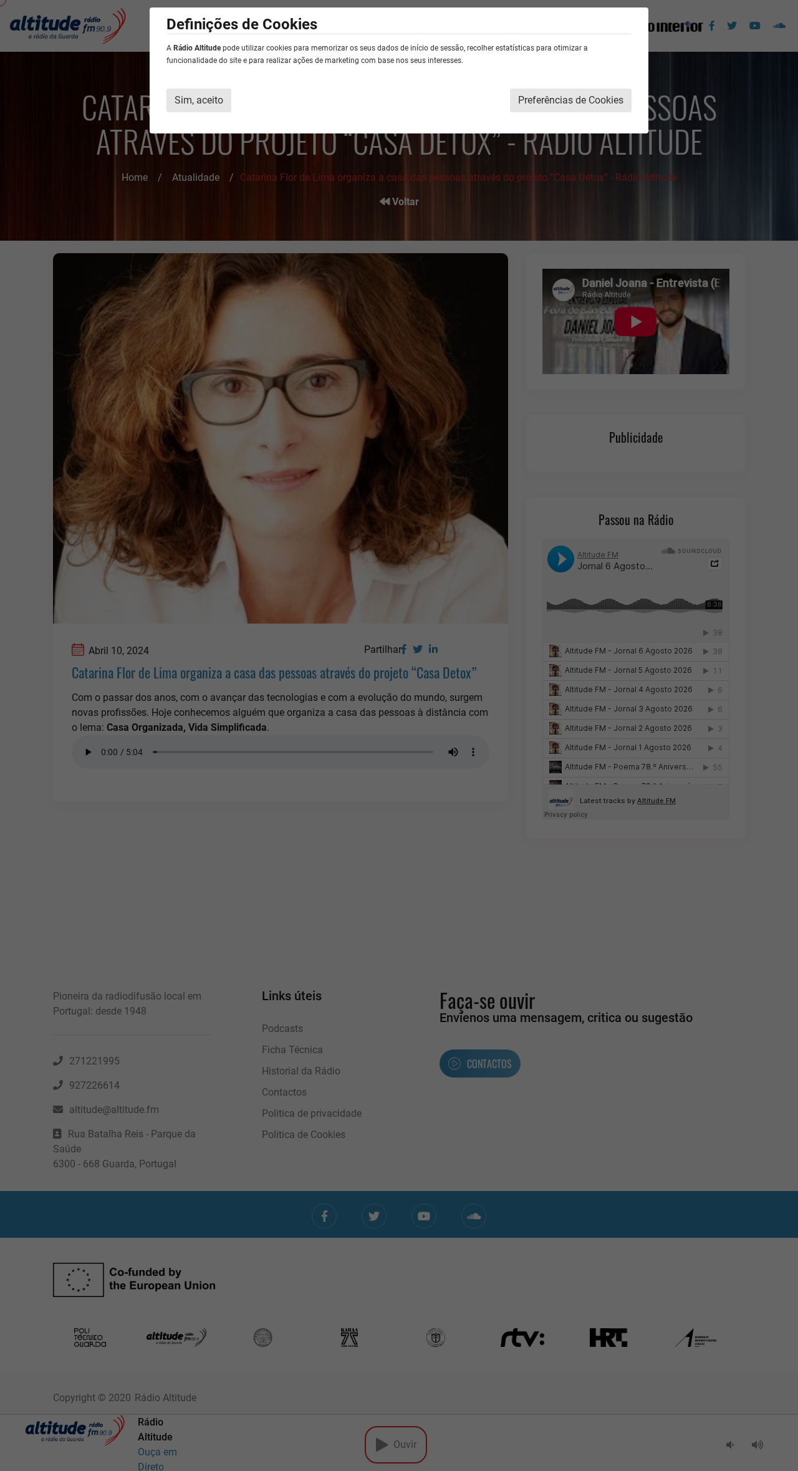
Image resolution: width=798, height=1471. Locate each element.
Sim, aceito (199, 100)
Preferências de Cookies (570, 100)
